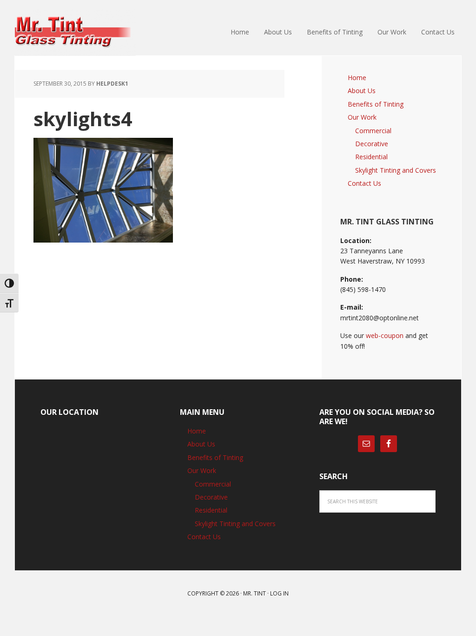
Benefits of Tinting (375, 104)
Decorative (371, 143)
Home (357, 77)
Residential (371, 156)
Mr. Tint (254, 593)
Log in (279, 593)
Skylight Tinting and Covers (395, 170)
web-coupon (384, 335)
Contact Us (364, 183)
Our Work (362, 117)
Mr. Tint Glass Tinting (75, 32)
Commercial (373, 130)
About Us (362, 90)
